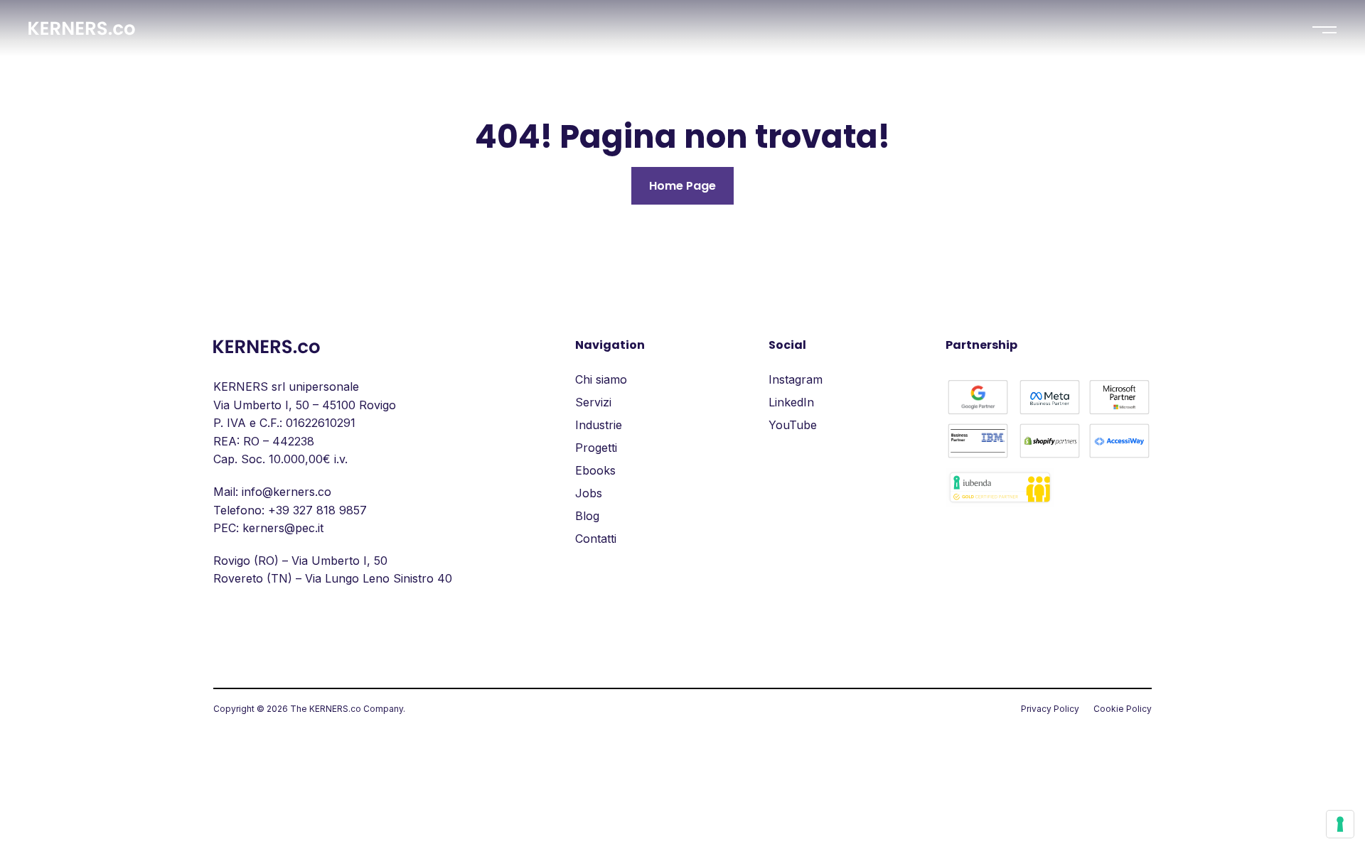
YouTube (793, 425)
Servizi (593, 402)
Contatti (595, 538)
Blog (587, 516)
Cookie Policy (1122, 708)
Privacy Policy (1050, 708)
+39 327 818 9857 (317, 510)
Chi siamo (601, 379)
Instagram (796, 379)
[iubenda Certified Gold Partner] (1000, 502)
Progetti (596, 447)
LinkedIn (791, 402)
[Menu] (1324, 30)
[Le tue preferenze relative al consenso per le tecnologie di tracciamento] (1340, 824)
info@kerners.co (286, 492)
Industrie (598, 425)
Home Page (682, 186)
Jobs (588, 493)
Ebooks (595, 470)
